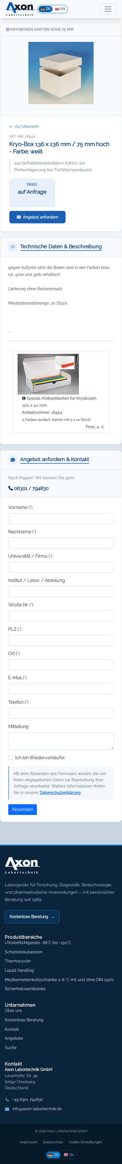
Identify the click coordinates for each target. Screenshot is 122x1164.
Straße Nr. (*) (20, 604)
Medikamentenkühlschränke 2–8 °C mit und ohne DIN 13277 (59, 979)
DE (56, 1155)
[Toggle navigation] (108, 9)
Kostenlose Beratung (32, 916)
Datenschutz (53, 1142)
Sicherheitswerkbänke (25, 989)
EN (71, 1155)
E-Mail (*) (17, 678)
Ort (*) (14, 653)
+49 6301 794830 (27, 1099)
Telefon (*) (18, 702)
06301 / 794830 (31, 488)
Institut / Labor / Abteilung (36, 580)
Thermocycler (18, 961)
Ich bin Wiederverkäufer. (40, 757)
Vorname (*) (20, 507)
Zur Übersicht (27, 126)
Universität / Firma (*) (30, 556)
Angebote (14, 1038)
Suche (10, 1047)
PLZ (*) (14, 629)
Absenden (22, 809)
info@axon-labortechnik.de (37, 1109)
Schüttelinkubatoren (23, 952)
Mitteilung (18, 726)
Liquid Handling (19, 970)
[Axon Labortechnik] (28, 868)
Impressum (28, 1142)
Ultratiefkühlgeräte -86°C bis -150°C (38, 942)
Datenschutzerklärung (60, 792)
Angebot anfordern (40, 217)
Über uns (13, 1010)
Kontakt (12, 1029)
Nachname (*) (22, 531)
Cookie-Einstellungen (85, 1142)
